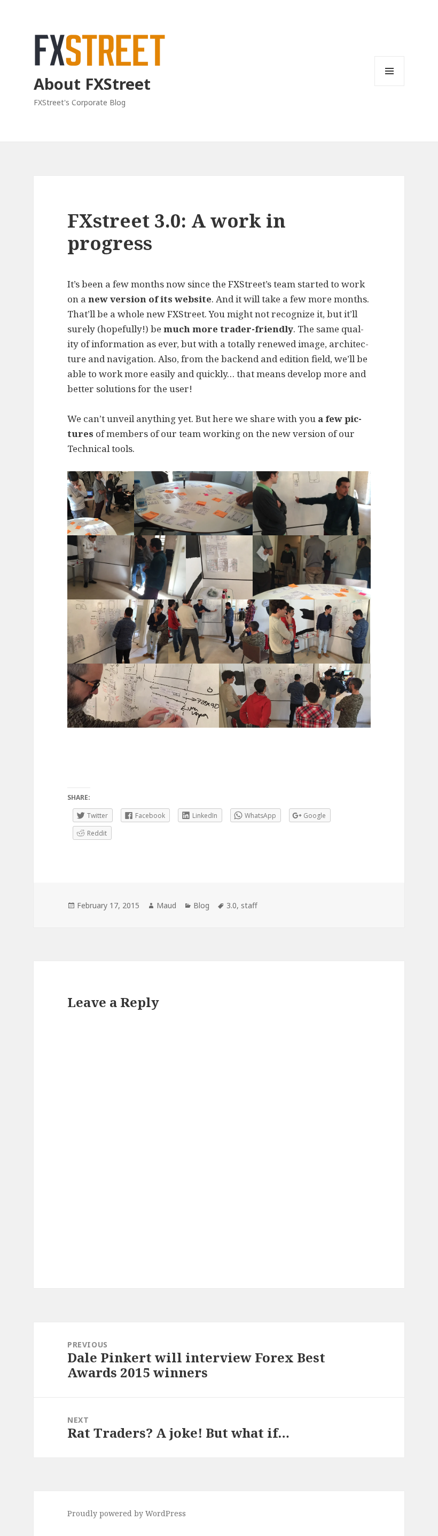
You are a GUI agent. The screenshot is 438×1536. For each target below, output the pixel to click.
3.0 (231, 905)
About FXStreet (92, 83)
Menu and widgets (389, 85)
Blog (201, 905)
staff (249, 905)
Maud (166, 905)
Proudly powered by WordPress (126, 1513)
